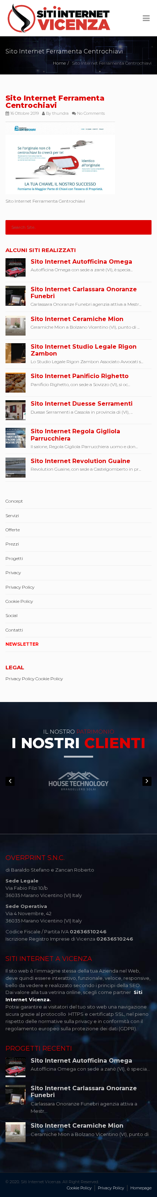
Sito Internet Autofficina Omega (81, 261)
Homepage (141, 1187)
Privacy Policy (19, 587)
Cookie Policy (19, 601)
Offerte (12, 529)
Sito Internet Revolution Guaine (80, 461)
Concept (14, 501)
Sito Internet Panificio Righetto (80, 376)
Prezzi (12, 544)
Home (59, 63)
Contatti (14, 630)
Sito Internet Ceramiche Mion (77, 319)
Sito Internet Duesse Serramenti (82, 403)
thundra (60, 113)
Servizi (12, 515)
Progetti (14, 558)
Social (11, 615)
